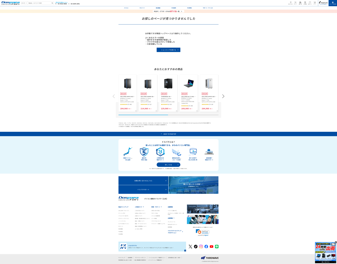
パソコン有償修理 (155, 216)
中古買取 (120, 234)
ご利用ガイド (138, 207)
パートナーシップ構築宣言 (155, 260)
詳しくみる (168, 165)
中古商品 (120, 231)
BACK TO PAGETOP (169, 134)
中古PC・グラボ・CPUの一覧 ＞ (168, 11)
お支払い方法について (140, 213)
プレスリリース (171, 222)
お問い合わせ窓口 (155, 210)
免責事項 (130, 257)
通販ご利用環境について (140, 226)
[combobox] (41, 3)
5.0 (149, 104)
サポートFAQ (154, 213)
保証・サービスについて (140, 223)
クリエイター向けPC (123, 216)
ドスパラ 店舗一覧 (172, 210)
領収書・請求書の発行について (142, 218)
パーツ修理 (154, 218)
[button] (223, 96)
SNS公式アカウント (172, 224)
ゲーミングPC (121, 213)
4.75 (129, 104)
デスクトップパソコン (123, 218)
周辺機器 (120, 229)
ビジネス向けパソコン (123, 223)
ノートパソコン (122, 221)
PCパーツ (120, 226)
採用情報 (170, 227)
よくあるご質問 (138, 229)
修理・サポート (155, 207)
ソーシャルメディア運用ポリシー (157, 257)
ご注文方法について (139, 210)
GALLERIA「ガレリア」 (124, 210)
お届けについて (138, 216)
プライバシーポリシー (140, 257)
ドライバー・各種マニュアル (158, 223)
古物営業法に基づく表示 (174, 257)
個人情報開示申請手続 (140, 260)
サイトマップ (121, 257)
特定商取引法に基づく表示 (125, 260)
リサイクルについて (156, 221)
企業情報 (170, 218)
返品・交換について (139, 221)
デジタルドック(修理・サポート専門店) (176, 213)
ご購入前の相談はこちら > (61, 2)
